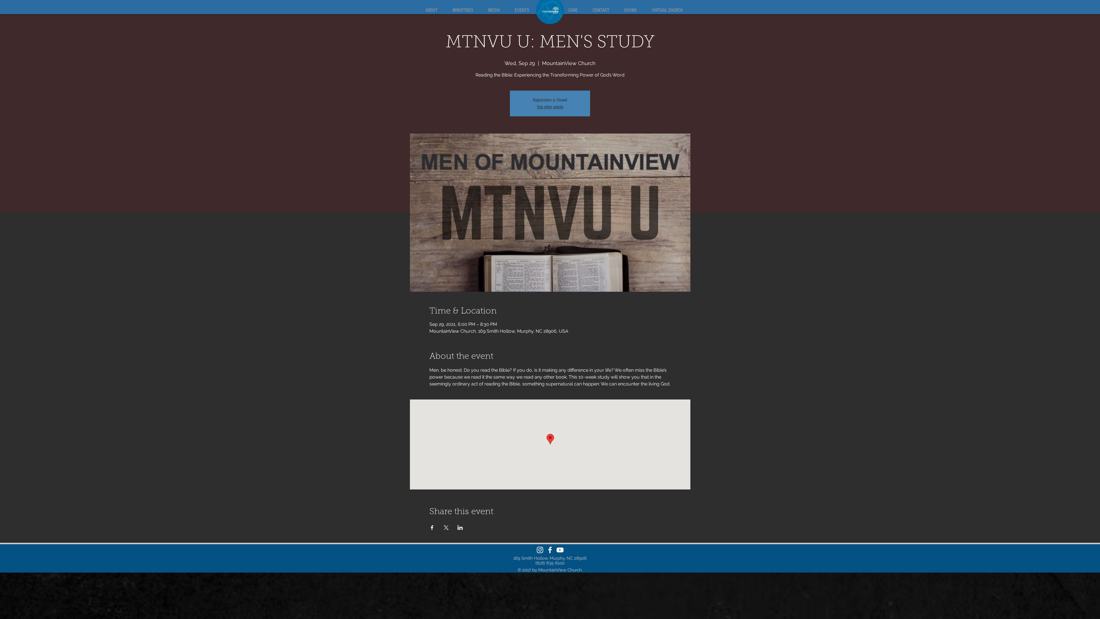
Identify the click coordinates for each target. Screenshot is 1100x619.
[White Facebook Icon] (550, 550)
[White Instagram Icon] (540, 550)
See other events (550, 106)
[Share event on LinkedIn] (460, 527)
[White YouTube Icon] (560, 550)
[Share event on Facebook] (432, 527)
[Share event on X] (446, 527)
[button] (431, 10)
